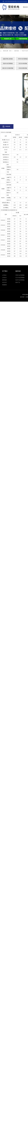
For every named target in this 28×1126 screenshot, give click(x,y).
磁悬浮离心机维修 (8, 58)
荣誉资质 (4, 280)
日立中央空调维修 (19, 277)
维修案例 (4, 284)
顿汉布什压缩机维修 (7, 68)
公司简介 (4, 275)
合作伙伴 (4, 282)
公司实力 (4, 277)
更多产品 (17, 282)
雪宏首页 (25, 7)
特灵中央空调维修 (19, 280)
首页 (10, 50)
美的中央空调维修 (8, 63)
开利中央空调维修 (19, 275)
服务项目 (16, 50)
